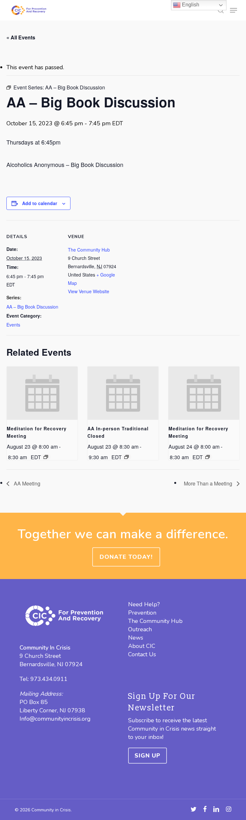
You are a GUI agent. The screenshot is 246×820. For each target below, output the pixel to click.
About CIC (141, 646)
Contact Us (142, 654)
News (135, 638)
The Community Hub (89, 249)
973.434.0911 (49, 679)
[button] (233, 10)
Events (13, 324)
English (190, 4)
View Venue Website (88, 291)
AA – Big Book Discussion (32, 306)
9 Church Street (40, 656)
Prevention (142, 613)
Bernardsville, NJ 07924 (51, 664)
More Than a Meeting (209, 483)
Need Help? (144, 604)
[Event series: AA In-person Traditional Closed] (126, 457)
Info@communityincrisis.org (55, 719)
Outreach (140, 629)
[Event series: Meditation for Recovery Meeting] (46, 457)
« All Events (20, 37)
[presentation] (42, 393)
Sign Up (147, 755)
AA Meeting (26, 483)
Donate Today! (126, 557)
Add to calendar (39, 203)
